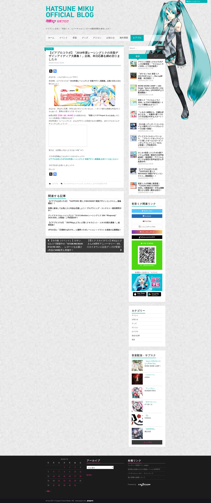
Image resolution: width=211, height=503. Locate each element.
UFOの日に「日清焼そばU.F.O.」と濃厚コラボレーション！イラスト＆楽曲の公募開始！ (84, 230)
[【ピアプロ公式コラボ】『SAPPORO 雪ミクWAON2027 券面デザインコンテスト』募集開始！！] (133, 171)
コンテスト (88, 184)
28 (59, 485)
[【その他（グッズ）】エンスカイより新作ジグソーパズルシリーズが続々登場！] (133, 126)
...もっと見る (147, 442)
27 (54, 485)
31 (75, 485)
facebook (147, 216)
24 (75, 481)
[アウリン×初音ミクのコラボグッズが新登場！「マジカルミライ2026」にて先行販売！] (133, 64)
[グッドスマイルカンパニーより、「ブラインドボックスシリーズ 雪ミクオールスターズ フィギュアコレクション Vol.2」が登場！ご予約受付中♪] (133, 138)
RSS (90, 475)
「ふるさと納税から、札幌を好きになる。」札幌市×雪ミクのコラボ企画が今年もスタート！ (151, 114)
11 (80, 472)
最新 (138, 56)
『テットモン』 (150, 388)
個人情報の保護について (136, 477)
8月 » (49, 491)
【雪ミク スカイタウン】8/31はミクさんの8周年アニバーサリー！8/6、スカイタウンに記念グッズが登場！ (104, 244)
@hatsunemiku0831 (148, 237)
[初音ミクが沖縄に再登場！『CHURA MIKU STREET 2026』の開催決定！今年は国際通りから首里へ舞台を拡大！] (133, 185)
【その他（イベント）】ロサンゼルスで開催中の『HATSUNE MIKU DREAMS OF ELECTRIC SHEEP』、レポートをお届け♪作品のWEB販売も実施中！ (65, 245)
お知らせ (110, 38)
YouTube (147, 221)
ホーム (51, 38)
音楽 (75, 38)
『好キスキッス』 (151, 402)
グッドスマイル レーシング (73, 184)
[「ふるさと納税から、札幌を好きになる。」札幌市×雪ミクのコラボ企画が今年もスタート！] (133, 114)
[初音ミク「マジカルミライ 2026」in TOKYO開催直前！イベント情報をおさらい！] (133, 102)
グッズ (85, 38)
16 (70, 476)
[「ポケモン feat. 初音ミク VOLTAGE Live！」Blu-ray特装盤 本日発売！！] (133, 76)
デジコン (97, 38)
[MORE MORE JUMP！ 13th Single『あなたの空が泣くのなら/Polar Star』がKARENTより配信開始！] (133, 88)
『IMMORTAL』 (150, 429)
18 (80, 476)
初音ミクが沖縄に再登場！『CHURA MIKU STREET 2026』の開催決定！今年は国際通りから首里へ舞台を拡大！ (151, 186)
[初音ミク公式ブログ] (70, 15)
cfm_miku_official (147, 232)
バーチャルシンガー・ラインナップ (140, 473)
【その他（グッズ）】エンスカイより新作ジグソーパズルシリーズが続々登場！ (151, 126)
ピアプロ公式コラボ (100, 184)
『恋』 (147, 415)
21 (59, 481)
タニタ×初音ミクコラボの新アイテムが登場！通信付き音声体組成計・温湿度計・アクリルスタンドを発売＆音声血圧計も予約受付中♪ (151, 157)
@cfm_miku (147, 211)
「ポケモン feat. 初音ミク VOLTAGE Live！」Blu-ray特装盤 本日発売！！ (150, 76)
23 (70, 481)
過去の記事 (136, 335)
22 (64, 481)
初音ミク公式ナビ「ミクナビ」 (147, 272)
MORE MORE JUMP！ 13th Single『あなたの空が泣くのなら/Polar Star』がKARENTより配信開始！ (151, 89)
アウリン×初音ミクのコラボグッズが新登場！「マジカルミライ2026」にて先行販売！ (151, 64)
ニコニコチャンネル (148, 227)
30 (70, 485)
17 (75, 476)
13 (54, 476)
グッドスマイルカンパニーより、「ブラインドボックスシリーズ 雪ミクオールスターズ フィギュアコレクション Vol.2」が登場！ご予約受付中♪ (151, 140)
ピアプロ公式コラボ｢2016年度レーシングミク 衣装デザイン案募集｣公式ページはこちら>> (83, 159)
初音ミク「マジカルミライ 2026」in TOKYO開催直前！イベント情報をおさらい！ (150, 102)
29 (64, 485)
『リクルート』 (150, 375)
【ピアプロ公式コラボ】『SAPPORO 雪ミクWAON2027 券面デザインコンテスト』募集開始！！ (150, 172)
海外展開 (124, 38)
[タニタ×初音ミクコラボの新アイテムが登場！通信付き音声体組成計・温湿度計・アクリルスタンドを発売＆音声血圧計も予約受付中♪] (133, 155)
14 (59, 476)
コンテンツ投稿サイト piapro (138, 465)
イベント (63, 38)
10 (75, 472)
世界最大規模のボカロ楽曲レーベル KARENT (144, 469)
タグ (156, 56)
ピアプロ (137, 38)
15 (64, 476)
